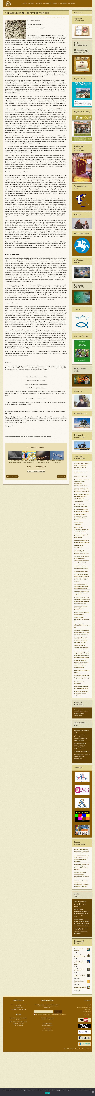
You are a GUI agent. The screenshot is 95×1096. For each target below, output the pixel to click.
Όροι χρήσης (88, 1014)
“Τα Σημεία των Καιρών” (80, 476)
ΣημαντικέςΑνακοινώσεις (79, 457)
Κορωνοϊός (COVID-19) (79, 286)
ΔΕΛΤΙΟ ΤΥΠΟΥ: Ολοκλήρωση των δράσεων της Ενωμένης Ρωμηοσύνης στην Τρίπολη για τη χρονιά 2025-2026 (81, 913)
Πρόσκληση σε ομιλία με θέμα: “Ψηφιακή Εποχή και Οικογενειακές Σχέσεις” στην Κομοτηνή (81, 867)
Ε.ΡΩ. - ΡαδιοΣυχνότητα (80, 44)
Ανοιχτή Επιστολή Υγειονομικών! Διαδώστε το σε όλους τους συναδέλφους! (81, 529)
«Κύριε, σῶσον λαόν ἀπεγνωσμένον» (79, 546)
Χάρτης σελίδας (87, 1011)
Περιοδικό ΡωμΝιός (82, 112)
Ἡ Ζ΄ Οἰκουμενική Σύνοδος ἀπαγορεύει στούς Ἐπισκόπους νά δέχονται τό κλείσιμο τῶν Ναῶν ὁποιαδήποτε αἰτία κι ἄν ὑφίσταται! (81, 578)
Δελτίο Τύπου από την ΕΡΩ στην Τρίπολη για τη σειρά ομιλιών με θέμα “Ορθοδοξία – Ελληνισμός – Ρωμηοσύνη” (81, 883)
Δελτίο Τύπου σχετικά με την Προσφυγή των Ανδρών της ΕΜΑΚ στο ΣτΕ (81, 535)
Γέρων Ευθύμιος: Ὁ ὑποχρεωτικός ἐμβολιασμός (80, 505)
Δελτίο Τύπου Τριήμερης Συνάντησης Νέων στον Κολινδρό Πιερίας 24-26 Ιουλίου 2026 (80, 904)
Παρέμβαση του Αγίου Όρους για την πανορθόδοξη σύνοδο (81, 687)
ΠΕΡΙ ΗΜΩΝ (31, 3)
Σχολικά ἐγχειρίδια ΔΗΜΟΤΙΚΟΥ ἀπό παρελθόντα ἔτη (81, 625)
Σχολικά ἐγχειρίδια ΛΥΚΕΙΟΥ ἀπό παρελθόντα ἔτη (81, 613)
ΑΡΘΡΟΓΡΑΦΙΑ (46, 17)
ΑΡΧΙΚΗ (25, 3)
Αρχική (89, 1004)
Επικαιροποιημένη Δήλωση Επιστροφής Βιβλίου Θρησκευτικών (80, 608)
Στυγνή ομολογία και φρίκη (81, 571)
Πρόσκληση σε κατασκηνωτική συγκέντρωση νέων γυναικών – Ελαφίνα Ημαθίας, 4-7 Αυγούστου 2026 (81, 712)
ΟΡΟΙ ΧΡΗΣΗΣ (71, 3)
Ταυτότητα (88, 1005)
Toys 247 (77, 309)
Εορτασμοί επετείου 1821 (79, 436)
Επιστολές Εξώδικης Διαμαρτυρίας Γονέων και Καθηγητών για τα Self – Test (81, 551)
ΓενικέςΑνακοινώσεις (79, 843)
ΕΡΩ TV (77, 215)
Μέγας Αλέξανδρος (81, 233)
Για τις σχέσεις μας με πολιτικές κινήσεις (81, 671)
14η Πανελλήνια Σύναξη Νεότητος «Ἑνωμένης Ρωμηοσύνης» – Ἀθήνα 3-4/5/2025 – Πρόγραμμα (80, 746)
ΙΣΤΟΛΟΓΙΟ (39, 3)
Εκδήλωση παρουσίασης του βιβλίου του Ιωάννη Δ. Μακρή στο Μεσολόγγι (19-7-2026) (81, 851)
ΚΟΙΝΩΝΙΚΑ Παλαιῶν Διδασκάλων (79, 148)
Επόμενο (61, 476)
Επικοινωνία (88, 1013)
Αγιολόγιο (78, 391)
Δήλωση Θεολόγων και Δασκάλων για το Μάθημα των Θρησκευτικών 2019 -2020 (81, 647)
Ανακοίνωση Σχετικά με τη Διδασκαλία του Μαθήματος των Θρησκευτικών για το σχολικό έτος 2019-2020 (81, 640)
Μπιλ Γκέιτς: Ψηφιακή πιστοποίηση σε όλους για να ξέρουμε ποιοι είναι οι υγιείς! (81, 566)
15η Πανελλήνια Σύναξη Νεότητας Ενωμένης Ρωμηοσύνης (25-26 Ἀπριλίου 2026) (81, 875)
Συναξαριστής (87, 1009)
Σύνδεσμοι (78, 768)
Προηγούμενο (12, 476)
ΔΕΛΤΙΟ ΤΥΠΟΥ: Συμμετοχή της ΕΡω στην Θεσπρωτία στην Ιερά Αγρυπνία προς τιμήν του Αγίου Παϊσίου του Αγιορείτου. (81, 922)
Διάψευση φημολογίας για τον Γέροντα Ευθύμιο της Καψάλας (81, 541)
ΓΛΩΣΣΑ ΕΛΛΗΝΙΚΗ (55, 17)
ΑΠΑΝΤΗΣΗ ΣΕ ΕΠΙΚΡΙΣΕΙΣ (82, 751)
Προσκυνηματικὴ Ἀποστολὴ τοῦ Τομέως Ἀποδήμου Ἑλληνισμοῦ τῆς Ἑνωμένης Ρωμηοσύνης (81, 930)
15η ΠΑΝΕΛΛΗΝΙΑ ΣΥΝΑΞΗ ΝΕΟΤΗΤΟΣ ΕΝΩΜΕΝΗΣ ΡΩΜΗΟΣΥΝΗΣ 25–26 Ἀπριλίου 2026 (81, 466)
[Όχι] (93, 1092)
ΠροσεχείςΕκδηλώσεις (79, 703)
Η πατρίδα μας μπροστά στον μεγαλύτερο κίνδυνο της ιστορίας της (81, 693)
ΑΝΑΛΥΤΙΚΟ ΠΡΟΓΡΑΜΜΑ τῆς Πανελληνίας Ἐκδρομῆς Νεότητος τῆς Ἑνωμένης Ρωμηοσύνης (81, 858)
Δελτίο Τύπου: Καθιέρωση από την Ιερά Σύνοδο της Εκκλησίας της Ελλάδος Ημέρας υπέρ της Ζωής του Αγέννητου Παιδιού (82, 654)
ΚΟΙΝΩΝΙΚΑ (64, 17)
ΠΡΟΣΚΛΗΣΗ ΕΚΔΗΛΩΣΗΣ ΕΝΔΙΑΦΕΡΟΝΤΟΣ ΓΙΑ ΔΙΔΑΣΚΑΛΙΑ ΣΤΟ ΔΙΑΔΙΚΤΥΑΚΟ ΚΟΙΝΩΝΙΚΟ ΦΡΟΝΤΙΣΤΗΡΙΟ (81, 498)
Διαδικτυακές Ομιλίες (79, 261)
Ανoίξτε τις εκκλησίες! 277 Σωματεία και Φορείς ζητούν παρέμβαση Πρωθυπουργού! (81, 586)
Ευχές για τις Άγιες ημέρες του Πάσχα (81, 731)
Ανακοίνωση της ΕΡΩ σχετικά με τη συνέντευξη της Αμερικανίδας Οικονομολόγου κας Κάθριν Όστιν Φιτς (81, 559)
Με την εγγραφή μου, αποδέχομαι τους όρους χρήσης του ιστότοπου (50, 1014)
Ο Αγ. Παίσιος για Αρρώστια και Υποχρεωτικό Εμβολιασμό (81, 510)
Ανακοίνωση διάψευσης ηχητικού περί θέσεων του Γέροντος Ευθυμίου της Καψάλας (80, 517)
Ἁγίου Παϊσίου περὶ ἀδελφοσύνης (79, 682)
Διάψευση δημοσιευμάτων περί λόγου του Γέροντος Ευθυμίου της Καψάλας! (81, 593)
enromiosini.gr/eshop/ (47, 1030)
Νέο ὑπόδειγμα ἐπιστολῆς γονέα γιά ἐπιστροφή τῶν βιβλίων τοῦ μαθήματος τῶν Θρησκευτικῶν (81, 677)
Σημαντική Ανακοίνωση (79, 20)
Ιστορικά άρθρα (80, 413)
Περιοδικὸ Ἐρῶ (80, 79)
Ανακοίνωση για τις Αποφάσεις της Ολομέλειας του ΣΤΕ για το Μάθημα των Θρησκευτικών (81, 632)
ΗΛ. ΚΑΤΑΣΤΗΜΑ (62, 3)
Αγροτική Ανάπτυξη (82, 336)
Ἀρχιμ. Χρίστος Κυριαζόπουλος (36, 471)
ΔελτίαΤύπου (76, 895)
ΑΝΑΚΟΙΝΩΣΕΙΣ (47, 3)
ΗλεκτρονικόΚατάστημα (79, 942)
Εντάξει (47, 1093)
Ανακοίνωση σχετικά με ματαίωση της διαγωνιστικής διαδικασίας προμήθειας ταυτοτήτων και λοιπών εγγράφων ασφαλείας (81, 664)
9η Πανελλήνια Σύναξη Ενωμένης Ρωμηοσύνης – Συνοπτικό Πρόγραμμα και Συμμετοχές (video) (80, 737)
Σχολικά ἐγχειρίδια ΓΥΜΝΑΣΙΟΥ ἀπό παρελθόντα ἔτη (81, 619)
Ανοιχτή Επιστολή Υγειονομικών (78, 523)
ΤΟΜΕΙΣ (55, 3)
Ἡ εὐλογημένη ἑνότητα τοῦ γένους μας (80, 472)
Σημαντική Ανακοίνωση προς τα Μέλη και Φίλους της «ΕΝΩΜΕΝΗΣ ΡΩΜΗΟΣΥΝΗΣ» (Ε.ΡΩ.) (82, 482)
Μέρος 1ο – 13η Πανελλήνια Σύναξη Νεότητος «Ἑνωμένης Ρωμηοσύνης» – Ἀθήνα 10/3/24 (81, 490)
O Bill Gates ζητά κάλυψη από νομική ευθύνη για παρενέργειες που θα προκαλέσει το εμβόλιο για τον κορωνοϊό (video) (82, 600)
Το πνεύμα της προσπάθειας (84, 1007)
